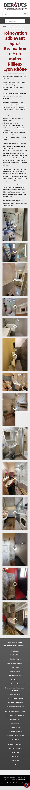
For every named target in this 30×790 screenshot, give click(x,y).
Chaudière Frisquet (15, 659)
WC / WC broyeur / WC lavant (15, 715)
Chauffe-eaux (15, 680)
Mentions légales (20, 779)
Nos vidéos (15, 756)
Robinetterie (15, 739)
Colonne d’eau (15, 723)
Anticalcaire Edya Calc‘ (15, 744)
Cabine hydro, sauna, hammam (15, 706)
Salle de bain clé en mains (15, 702)
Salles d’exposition (15, 719)
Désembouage (15, 667)
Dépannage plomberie (15, 731)
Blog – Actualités (15, 752)
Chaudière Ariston (15, 655)
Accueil (4, 26)
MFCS (10, 176)
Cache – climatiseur (15, 694)
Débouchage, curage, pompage (15, 735)
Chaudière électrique (15, 675)
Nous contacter (15, 760)
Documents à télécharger (15, 748)
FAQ (15, 764)
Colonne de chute (15, 727)
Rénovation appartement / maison (15, 711)
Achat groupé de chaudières (15, 663)
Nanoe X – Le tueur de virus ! (15, 698)
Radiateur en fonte (15, 671)
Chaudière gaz (15, 651)
